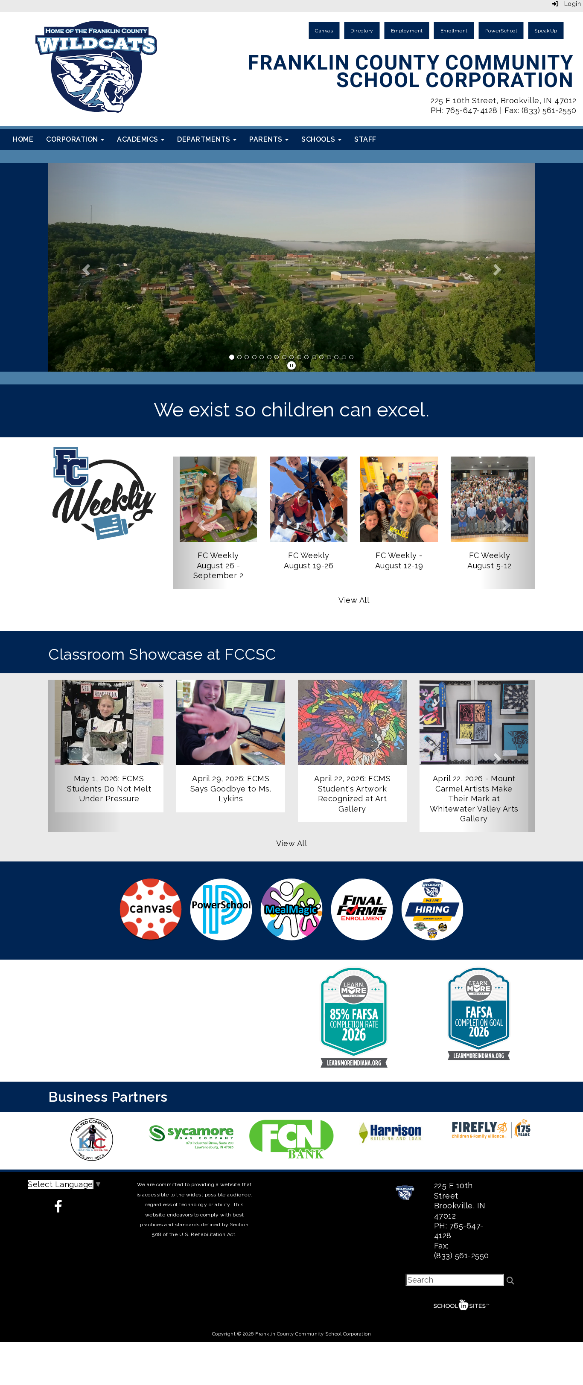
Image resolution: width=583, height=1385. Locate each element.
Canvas (324, 31)
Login (569, 3)
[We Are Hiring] (432, 909)
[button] (84, 267)
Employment (407, 31)
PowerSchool (501, 31)
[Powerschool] (221, 909)
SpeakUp (545, 31)
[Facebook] (65, 1206)
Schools (319, 139)
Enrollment (454, 31)
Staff (365, 139)
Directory (361, 31)
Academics (138, 139)
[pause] (291, 366)
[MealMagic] (292, 909)
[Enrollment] (362, 909)
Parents (266, 139)
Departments (204, 139)
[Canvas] (151, 909)
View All (353, 600)
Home (23, 139)
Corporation (73, 139)
